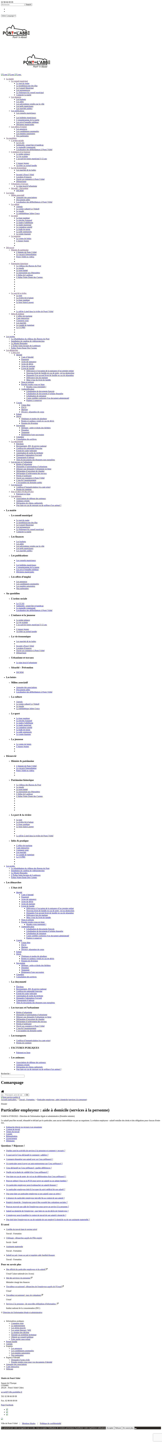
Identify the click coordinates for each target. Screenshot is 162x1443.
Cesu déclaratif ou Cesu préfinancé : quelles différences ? (29, 1168)
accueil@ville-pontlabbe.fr (11, 1392)
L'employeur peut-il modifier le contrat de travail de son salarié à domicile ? (36, 1215)
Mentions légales (28, 1423)
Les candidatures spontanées (22, 1351)
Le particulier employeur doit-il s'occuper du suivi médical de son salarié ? (35, 1189)
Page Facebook (7, 1405)
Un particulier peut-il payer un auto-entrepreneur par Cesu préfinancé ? (34, 1163)
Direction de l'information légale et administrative (22, 1312)
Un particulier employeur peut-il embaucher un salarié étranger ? (31, 1185)
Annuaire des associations (16, 1364)
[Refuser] (136, 1428)
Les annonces (16, 1348)
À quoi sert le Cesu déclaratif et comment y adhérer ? (27, 1155)
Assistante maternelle (14, 1246)
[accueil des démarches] (2, 1092)
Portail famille (11, 1341)
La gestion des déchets (20, 1332)
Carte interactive (12, 1367)
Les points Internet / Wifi (21, 1330)
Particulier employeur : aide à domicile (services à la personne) (62, 1099)
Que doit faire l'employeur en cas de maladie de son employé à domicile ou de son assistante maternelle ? (48, 1219)
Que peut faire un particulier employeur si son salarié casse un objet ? (33, 1194)
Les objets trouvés (18, 1328)
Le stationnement (18, 1326)
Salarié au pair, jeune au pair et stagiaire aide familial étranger (30, 1255)
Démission (10, 1141)
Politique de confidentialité (50, 1423)
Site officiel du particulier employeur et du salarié (26, 1269)
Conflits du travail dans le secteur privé (21, 1229)
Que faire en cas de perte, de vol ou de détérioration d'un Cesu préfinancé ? (36, 1176)
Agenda (9, 1344)
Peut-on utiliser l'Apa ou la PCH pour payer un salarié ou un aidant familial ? (36, 1181)
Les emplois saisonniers (20, 1353)
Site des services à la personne (18, 1278)
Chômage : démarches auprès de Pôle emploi (24, 1238)
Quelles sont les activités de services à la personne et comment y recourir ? (35, 1151)
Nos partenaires (17, 1355)
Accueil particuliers (9, 1099)
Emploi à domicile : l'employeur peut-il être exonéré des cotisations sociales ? (36, 1202)
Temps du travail (12, 1132)
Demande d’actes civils (20, 1360)
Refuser (118, 1428)
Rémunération (11, 1136)
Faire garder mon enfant (20, 1339)
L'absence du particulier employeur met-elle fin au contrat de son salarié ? (35, 1198)
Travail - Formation (27, 1099)
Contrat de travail (13, 1129)
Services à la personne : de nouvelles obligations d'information (31, 1304)
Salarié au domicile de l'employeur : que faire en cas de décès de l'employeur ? (37, 1211)
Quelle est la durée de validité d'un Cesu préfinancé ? (27, 1172)
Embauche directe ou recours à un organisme (24, 1127)
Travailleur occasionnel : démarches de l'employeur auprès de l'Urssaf (34, 1287)
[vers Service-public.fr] (10, 1097)
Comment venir (17, 1323)
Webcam (9, 1369)
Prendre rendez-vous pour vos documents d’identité (31, 1362)
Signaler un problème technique (23, 1335)
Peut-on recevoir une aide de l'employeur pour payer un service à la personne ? (37, 1207)
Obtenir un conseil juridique (22, 1337)
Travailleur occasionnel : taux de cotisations (23, 1295)
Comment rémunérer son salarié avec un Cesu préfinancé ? (29, 1159)
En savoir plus (128, 1428)
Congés (9, 1134)
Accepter (110, 1428)
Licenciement (11, 1138)
